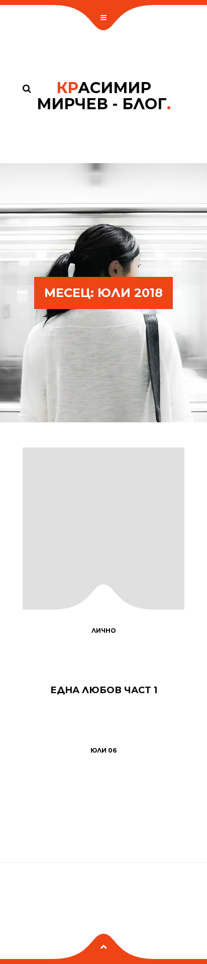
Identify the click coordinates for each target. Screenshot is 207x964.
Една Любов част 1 (103, 690)
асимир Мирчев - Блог (104, 96)
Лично (103, 630)
